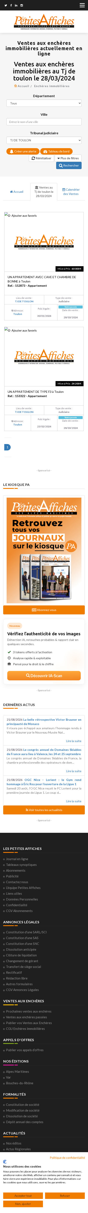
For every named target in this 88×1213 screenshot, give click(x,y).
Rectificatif (14, 972)
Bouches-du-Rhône (19, 1083)
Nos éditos (13, 1143)
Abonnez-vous (46, 610)
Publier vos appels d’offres (25, 1050)
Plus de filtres (69, 158)
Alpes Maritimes (17, 1071)
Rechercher (71, 165)
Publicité (12, 876)
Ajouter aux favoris (24, 215)
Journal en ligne (17, 859)
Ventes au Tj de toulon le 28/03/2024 (43, 192)
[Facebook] (11, 5)
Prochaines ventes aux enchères (28, 1011)
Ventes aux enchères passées (26, 1017)
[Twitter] (5, 5)
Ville (44, 114)
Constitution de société (22, 1104)
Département (44, 96)
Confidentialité (16, 905)
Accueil (23, 86)
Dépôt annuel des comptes (24, 1122)
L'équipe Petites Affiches (23, 888)
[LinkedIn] (16, 5)
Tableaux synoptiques (21, 865)
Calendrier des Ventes (71, 192)
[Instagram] (21, 5)
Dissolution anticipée (21, 949)
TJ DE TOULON (24, 301)
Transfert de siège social (23, 967)
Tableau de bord (58, 151)
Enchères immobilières (52, 86)
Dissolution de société (22, 1116)
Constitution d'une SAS (22, 938)
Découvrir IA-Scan (46, 675)
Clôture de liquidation (21, 955)
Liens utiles (14, 893)
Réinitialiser (43, 158)
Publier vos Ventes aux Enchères (29, 1023)
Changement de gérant (22, 961)
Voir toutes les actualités (45, 810)
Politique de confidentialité (67, 1157)
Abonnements (15, 870)
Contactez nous (17, 882)
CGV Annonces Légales (22, 990)
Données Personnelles (22, 899)
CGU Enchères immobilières (25, 1028)
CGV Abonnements (19, 911)
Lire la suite (73, 741)
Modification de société (23, 1110)
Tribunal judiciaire (44, 133)
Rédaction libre (17, 978)
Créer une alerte (25, 151)
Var (8, 1077)
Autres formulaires (19, 984)
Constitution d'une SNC (22, 944)
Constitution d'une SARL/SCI (26, 932)
